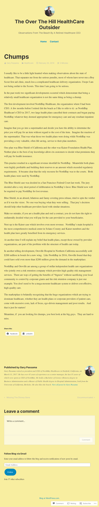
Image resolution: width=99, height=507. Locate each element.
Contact (54, 41)
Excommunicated (85, 398)
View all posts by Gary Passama (65, 384)
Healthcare (28, 63)
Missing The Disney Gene (17, 398)
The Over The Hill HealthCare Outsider (49, 24)
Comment (86, 440)
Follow (10, 472)
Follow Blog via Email (15, 453)
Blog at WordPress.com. (49, 498)
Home (43, 41)
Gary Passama (13, 63)
